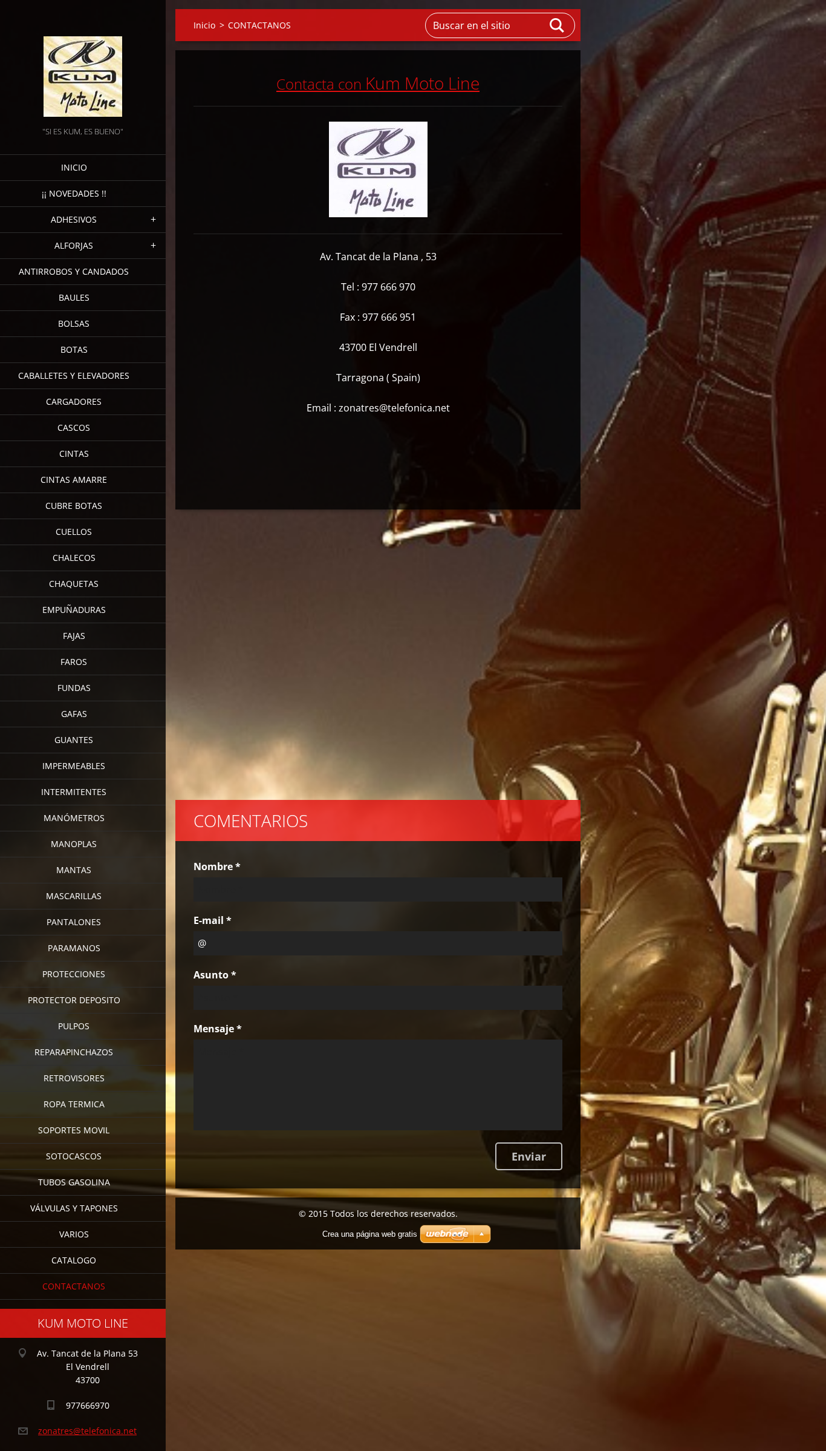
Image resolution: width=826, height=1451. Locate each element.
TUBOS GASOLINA (74, 1182)
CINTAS (74, 453)
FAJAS (74, 635)
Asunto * (214, 974)
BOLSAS (73, 323)
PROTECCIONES (73, 974)
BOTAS (74, 349)
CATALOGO (73, 1260)
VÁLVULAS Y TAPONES (74, 1208)
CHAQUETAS (74, 583)
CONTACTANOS (73, 1286)
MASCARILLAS (74, 896)
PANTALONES (74, 922)
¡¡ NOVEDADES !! (74, 193)
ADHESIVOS (74, 219)
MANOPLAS (74, 844)
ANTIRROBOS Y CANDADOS (74, 271)
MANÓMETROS (74, 818)
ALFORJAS (73, 245)
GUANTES (73, 739)
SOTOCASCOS (74, 1156)
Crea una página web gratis (369, 1234)
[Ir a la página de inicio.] (83, 62)
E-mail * (212, 920)
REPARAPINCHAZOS (73, 1052)
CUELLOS (74, 531)
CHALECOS (74, 557)
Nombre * (217, 866)
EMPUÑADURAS (74, 609)
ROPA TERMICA (74, 1104)
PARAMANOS (74, 948)
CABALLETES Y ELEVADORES (73, 375)
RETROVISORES (74, 1078)
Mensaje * (217, 1028)
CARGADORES (74, 401)
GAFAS (74, 713)
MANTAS (73, 870)
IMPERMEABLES (73, 765)
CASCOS (73, 427)
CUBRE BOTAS (73, 505)
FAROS (73, 661)
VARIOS (74, 1234)
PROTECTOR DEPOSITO (74, 1000)
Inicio (74, 167)
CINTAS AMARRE (74, 479)
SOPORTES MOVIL (73, 1130)
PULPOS (73, 1026)
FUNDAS (74, 687)
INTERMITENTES (73, 792)
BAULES (74, 297)
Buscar (557, 25)
